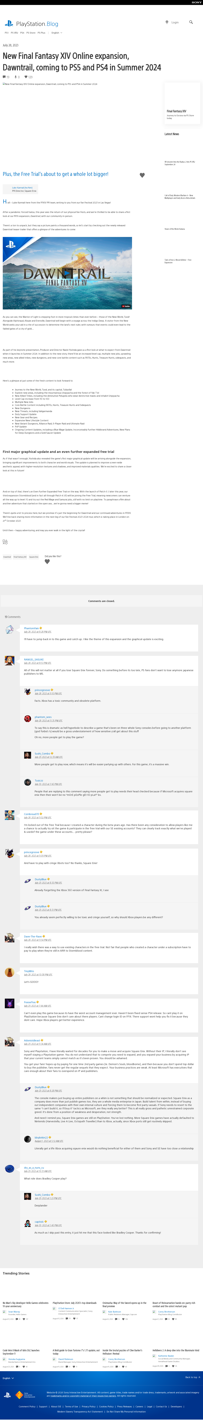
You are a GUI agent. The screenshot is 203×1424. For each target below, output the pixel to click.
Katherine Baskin (166, 1355)
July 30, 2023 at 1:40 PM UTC (48, 1225)
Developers (176, 1406)
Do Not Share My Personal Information (126, 1411)
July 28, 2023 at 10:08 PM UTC (38, 974)
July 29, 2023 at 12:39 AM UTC (49, 756)
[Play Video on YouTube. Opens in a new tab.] (126, 306)
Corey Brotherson (166, 1311)
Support (43, 1406)
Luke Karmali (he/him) (22, 187)
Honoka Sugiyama (16, 1359)
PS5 (7, 32)
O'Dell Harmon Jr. (66, 1308)
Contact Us (161, 1406)
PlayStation (37, 23)
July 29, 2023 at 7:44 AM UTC (37, 1005)
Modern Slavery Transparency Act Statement (80, 1411)
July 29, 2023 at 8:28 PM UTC (48, 1090)
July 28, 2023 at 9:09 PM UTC (38, 855)
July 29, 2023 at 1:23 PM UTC (48, 1198)
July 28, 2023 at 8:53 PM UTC (37, 662)
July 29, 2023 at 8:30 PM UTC (48, 882)
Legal (149, 1406)
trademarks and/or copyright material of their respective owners (83, 1395)
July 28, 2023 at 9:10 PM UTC (48, 693)
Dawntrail (7, 557)
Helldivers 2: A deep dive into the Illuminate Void (176, 1350)
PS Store (31, 32)
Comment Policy (27, 1406)
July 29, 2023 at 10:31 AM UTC (38, 1171)
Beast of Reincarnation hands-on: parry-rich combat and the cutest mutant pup (174, 1304)
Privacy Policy (88, 1406)
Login (175, 22)
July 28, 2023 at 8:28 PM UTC (37, 631)
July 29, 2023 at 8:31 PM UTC (48, 909)
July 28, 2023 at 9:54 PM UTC (37, 939)
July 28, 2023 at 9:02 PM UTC (37, 817)
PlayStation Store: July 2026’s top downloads (75, 1302)
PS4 (22, 32)
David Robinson (65, 1359)
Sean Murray (14, 1311)
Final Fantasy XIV (20, 557)
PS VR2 (14, 32)
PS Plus (41, 32)
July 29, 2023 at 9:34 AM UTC (37, 1043)
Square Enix (33, 557)
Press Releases (124, 1406)
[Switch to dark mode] (167, 22)
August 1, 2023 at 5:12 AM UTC (49, 1140)
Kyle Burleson (114, 1311)
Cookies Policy (106, 1406)
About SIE (56, 1406)
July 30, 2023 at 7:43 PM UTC (48, 784)
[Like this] (24, 1319)
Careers (139, 1406)
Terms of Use (71, 1406)
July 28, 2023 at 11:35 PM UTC (48, 720)
